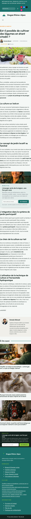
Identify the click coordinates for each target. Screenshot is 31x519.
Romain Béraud (7, 41)
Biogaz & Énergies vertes (12, 467)
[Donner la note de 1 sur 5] (1, 44)
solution (2, 165)
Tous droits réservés (13, 517)
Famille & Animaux (10, 470)
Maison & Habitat (5, 26)
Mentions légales (10, 506)
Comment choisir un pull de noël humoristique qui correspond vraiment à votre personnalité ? (15, 423)
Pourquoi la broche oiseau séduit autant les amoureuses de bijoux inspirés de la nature (13, 395)
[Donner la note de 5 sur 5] (6, 44)
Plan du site (8, 508)
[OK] (17, 8)
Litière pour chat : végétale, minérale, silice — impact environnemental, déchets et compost (14, 495)
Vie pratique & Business (12, 476)
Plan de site (21, 517)
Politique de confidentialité (13, 510)
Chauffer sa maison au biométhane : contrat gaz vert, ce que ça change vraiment (14, 367)
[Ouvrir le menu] (3, 20)
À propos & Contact (11, 504)
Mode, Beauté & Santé (11, 474)
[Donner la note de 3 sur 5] (4, 44)
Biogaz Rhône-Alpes (16, 15)
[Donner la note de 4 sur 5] (5, 44)
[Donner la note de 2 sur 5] (2, 44)
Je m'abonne (23, 201)
